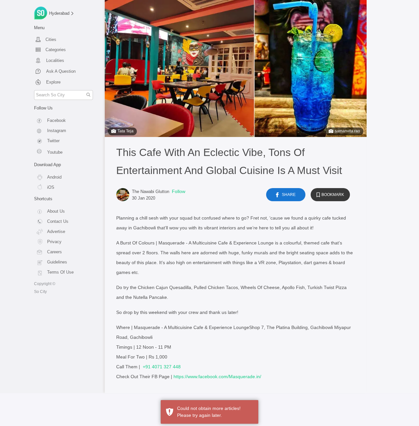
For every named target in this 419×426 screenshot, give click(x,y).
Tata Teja (126, 131)
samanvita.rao (347, 131)
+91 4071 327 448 (162, 366)
